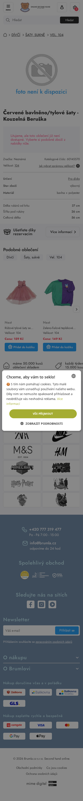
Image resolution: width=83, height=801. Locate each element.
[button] (41, 424)
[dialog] (41, 400)
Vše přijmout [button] (43, 414)
